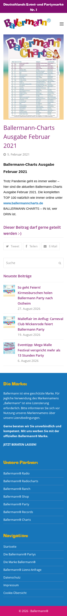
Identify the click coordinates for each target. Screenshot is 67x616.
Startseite (9, 547)
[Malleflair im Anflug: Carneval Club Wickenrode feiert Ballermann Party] (9, 322)
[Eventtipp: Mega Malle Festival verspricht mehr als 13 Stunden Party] (9, 348)
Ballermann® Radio (16, 473)
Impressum (11, 585)
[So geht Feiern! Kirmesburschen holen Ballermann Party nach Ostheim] (9, 291)
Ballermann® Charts (17, 520)
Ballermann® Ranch (16, 489)
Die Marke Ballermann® (19, 562)
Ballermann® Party (16, 504)
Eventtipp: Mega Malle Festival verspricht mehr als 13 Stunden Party (39, 350)
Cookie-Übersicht (15, 593)
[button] (62, 23)
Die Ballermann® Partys (19, 554)
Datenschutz (11, 577)
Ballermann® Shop (16, 497)
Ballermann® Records (18, 512)
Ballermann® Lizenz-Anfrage (22, 570)
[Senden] (60, 263)
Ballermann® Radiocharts (20, 481)
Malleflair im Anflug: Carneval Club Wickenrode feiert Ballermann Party (40, 324)
